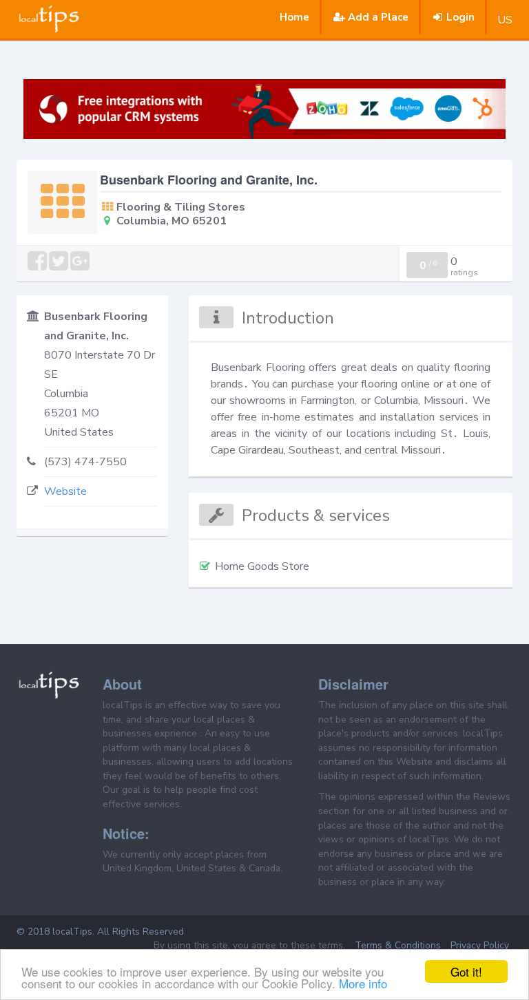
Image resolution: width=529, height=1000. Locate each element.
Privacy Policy (479, 945)
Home (294, 17)
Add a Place (378, 17)
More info (363, 983)
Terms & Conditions (398, 945)
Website (65, 491)
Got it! (466, 971)
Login (460, 17)
